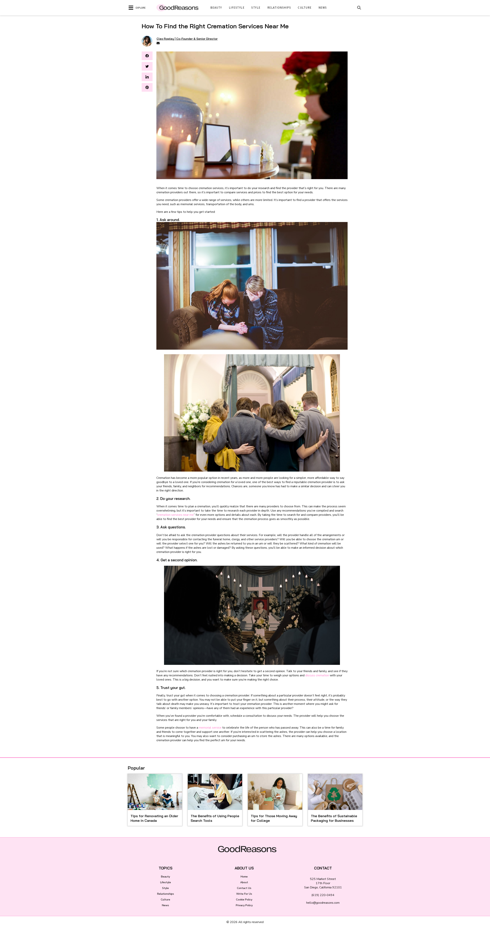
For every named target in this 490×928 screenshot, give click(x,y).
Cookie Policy (244, 899)
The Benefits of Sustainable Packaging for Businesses (334, 818)
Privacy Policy (244, 905)
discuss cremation (317, 675)
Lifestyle (237, 7)
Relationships (279, 7)
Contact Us (244, 888)
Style (256, 7)
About (244, 882)
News (322, 7)
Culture (305, 7)
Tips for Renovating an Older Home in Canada (154, 818)
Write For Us (244, 894)
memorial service (210, 728)
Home (244, 876)
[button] (147, 55)
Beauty (216, 7)
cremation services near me (175, 515)
